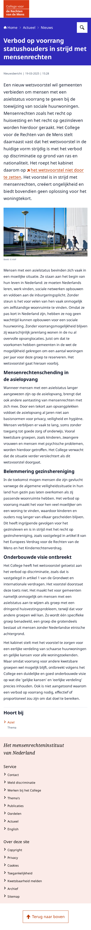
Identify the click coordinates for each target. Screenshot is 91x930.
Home (12, 27)
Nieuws (47, 27)
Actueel (29, 27)
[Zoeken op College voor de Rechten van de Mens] (82, 27)
